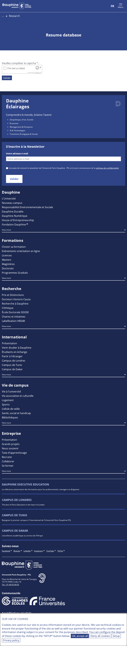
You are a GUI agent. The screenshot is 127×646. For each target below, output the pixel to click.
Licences (7, 255)
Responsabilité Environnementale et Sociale (27, 207)
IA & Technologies (17, 130)
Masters (6, 259)
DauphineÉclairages (17, 103)
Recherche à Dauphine (15, 303)
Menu (120, 7)
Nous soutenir (10, 448)
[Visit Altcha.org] (38, 68)
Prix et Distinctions (13, 295)
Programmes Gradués (15, 272)
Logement (8, 400)
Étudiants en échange (14, 352)
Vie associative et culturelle (17, 395)
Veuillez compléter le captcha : (20, 63)
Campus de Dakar (12, 369)
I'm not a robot (16, 68)
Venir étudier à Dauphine (16, 347)
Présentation (9, 343)
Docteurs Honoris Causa (16, 299)
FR (112, 6)
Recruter (7, 457)
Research (14, 15)
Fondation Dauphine (14, 224)
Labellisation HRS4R (13, 320)
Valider (7, 77)
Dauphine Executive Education (25, 484)
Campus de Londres (13, 360)
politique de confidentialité (107, 168)
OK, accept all (80, 636)
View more (6, 230)
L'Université (9, 198)
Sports (6, 404)
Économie (14, 123)
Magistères (8, 264)
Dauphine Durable (12, 211)
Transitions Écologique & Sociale (24, 134)
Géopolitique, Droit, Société (21, 119)
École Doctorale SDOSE (15, 312)
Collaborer (8, 461)
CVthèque (7, 307)
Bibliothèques (10, 417)
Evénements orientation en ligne (21, 251)
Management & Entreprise (21, 127)
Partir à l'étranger (12, 356)
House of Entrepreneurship (18, 220)
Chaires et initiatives (13, 316)
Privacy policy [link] (11, 640)
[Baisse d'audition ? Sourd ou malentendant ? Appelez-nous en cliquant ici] (42, 580)
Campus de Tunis (12, 364)
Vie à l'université (11, 391)
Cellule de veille (11, 408)
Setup (116, 636)
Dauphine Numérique (14, 215)
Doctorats (8, 268)
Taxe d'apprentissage (14, 452)
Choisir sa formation (14, 246)
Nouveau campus (12, 202)
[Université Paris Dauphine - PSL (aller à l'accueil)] (16, 6)
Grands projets (11, 444)
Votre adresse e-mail (17, 153)
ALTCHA (37, 72)
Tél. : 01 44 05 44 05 (10, 584)
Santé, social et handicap (16, 413)
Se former (7, 465)
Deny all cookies (100, 636)
